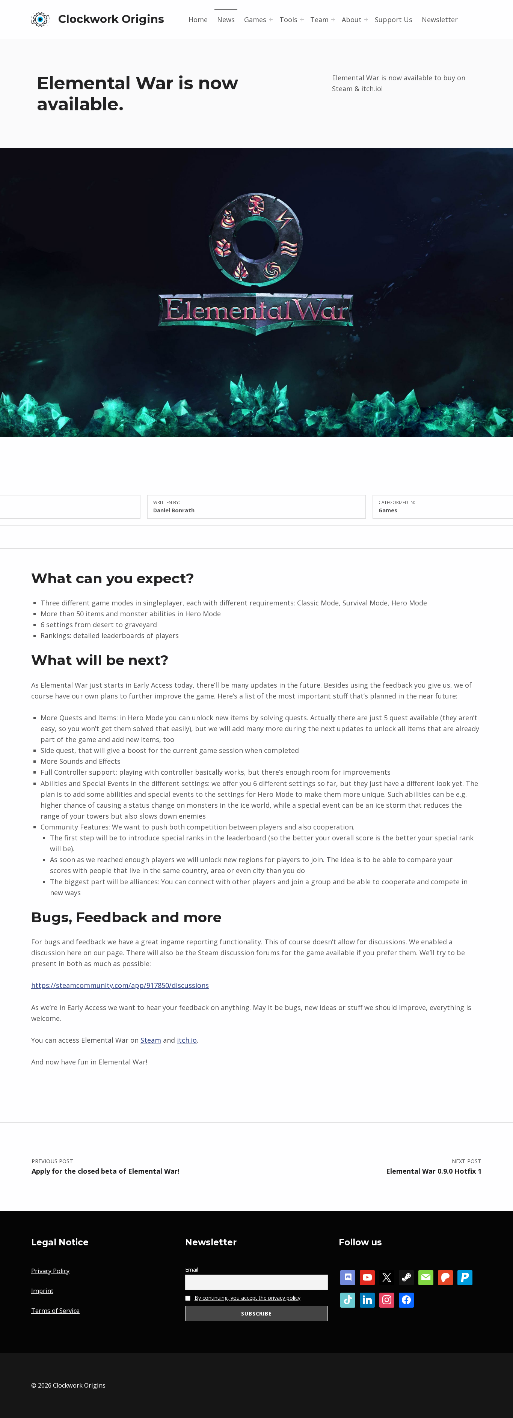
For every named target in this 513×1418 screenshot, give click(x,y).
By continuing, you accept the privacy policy (247, 1297)
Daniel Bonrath (174, 510)
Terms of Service (55, 1311)
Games (388, 510)
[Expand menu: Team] (333, 19)
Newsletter (440, 19)
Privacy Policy (50, 1271)
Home (198, 19)
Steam (150, 1040)
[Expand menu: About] (366, 19)
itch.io (187, 1040)
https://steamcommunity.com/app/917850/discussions (120, 985)
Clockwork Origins (111, 19)
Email (191, 1269)
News (226, 19)
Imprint (42, 1291)
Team (319, 19)
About (352, 19)
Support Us (393, 19)
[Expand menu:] (271, 19)
